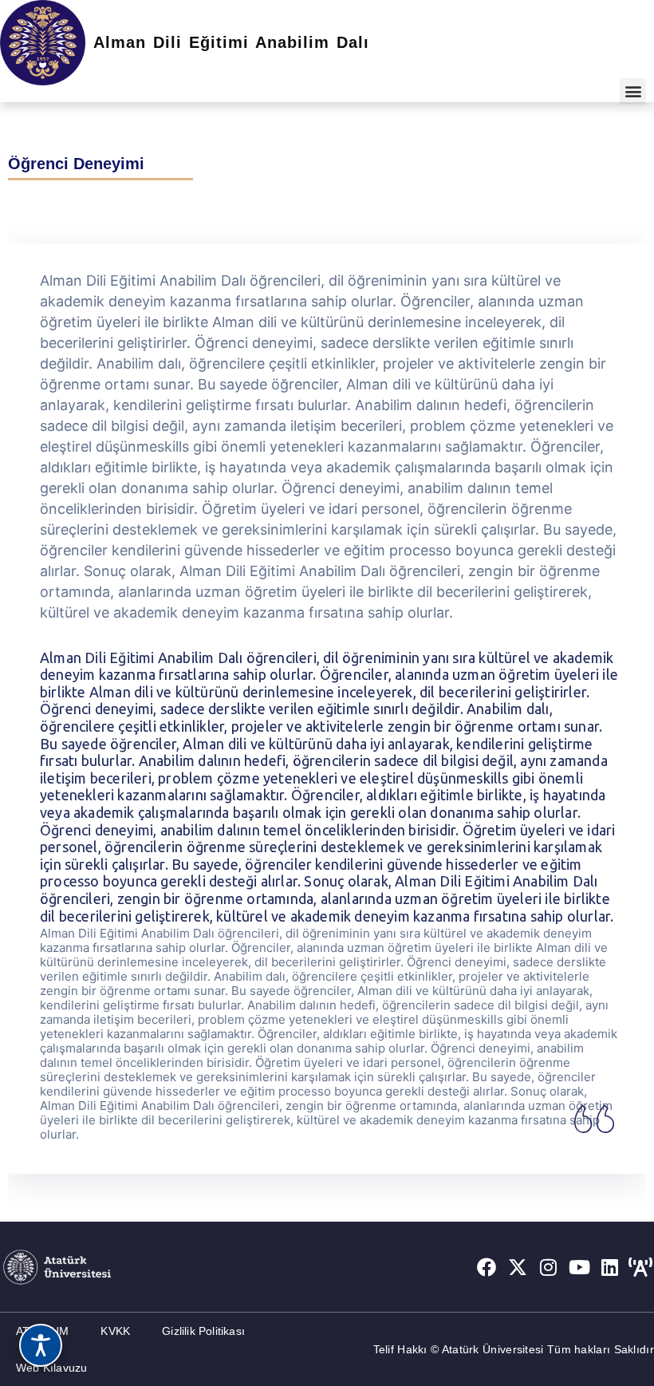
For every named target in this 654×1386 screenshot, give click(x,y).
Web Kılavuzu (51, 1367)
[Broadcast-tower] (640, 1267)
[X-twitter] (517, 1267)
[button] (633, 91)
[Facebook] (486, 1267)
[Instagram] (548, 1267)
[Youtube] (579, 1267)
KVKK (115, 1331)
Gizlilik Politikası (203, 1331)
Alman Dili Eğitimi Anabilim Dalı (231, 42)
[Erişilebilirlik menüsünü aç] (40, 1345)
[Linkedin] (610, 1267)
